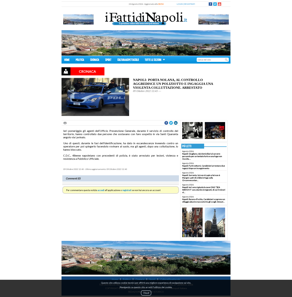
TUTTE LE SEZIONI (153, 60)
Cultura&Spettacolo (170, 279)
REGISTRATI (189, 4)
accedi (101, 190)
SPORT (108, 60)
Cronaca (140, 279)
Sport (152, 279)
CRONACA (94, 60)
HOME (67, 60)
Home (115, 279)
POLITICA (80, 60)
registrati (126, 190)
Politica (126, 279)
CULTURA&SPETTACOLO (128, 60)
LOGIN (180, 4)
